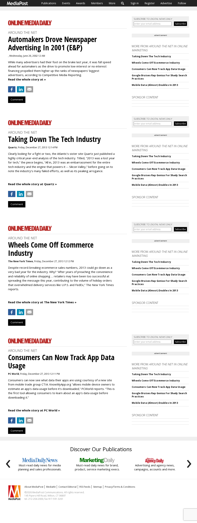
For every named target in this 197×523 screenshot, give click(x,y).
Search (122, 3)
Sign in (135, 3)
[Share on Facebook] (11, 89)
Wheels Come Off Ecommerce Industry (156, 62)
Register (149, 3)
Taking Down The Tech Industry (151, 56)
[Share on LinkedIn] (20, 89)
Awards (80, 3)
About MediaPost (33, 486)
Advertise (166, 3)
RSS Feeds (84, 486)
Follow (182, 3)
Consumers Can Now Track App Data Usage (158, 69)
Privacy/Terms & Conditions (120, 486)
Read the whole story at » (27, 79)
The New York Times (20, 261)
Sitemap (97, 486)
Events (66, 3)
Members (97, 3)
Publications (48, 3)
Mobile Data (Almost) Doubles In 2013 (155, 85)
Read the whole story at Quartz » (32, 184)
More (112, 3)
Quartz (12, 147)
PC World (13, 373)
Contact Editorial (67, 486)
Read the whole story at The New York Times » (42, 302)
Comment (17, 99)
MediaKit (51, 486)
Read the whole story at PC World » (34, 410)
